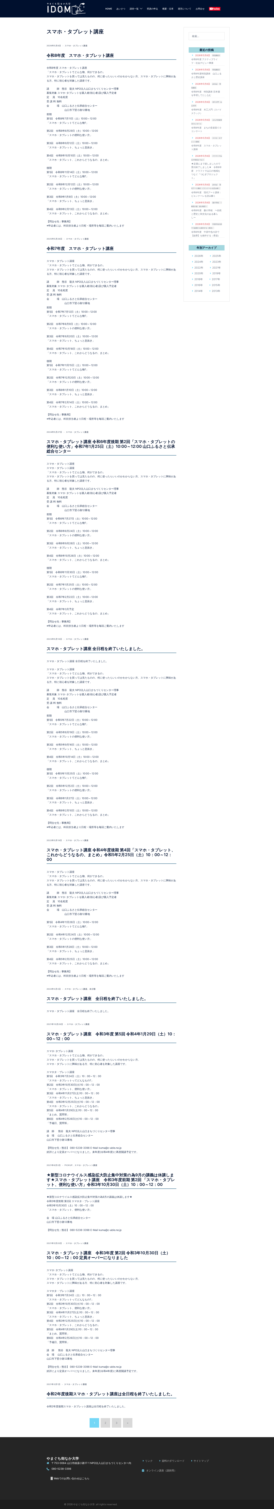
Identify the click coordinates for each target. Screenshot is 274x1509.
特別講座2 (216, 70)
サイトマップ (201, 1460)
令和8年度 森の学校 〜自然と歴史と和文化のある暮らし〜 (206, 214)
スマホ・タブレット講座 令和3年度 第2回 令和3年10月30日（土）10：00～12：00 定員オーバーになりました (108, 1255)
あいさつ (120, 8)
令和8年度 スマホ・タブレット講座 (80, 55)
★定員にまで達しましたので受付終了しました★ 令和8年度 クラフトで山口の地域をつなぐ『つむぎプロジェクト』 (206, 170)
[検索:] (207, 36)
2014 (197, 291)
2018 (197, 279)
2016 (197, 285)
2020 (197, 273)
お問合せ (200, 8)
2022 (197, 267)
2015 (215, 285)
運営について (184, 8)
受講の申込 (152, 8)
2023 (215, 261)
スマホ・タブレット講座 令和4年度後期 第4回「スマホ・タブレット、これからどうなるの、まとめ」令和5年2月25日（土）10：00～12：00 (111, 855)
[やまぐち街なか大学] (66, 8)
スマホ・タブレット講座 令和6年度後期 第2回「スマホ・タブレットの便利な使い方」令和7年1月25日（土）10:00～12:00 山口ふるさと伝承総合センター (111, 446)
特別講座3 (216, 55)
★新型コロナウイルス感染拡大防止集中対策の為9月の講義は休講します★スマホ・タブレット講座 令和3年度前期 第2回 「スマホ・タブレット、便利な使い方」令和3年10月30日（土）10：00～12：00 (111, 1180)
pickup (69, 1165)
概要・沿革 (167, 8)
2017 (215, 279)
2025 (215, 255)
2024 (197, 261)
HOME (108, 8)
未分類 (92, 989)
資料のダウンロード (173, 1460)
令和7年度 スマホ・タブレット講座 (80, 248)
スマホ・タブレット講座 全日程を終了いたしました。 (96, 648)
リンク (149, 1460)
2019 (215, 273)
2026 (197, 255)
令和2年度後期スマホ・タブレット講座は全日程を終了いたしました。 (111, 1393)
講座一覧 (134, 8)
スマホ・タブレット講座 (76, 45)
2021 (215, 267)
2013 (215, 291)
